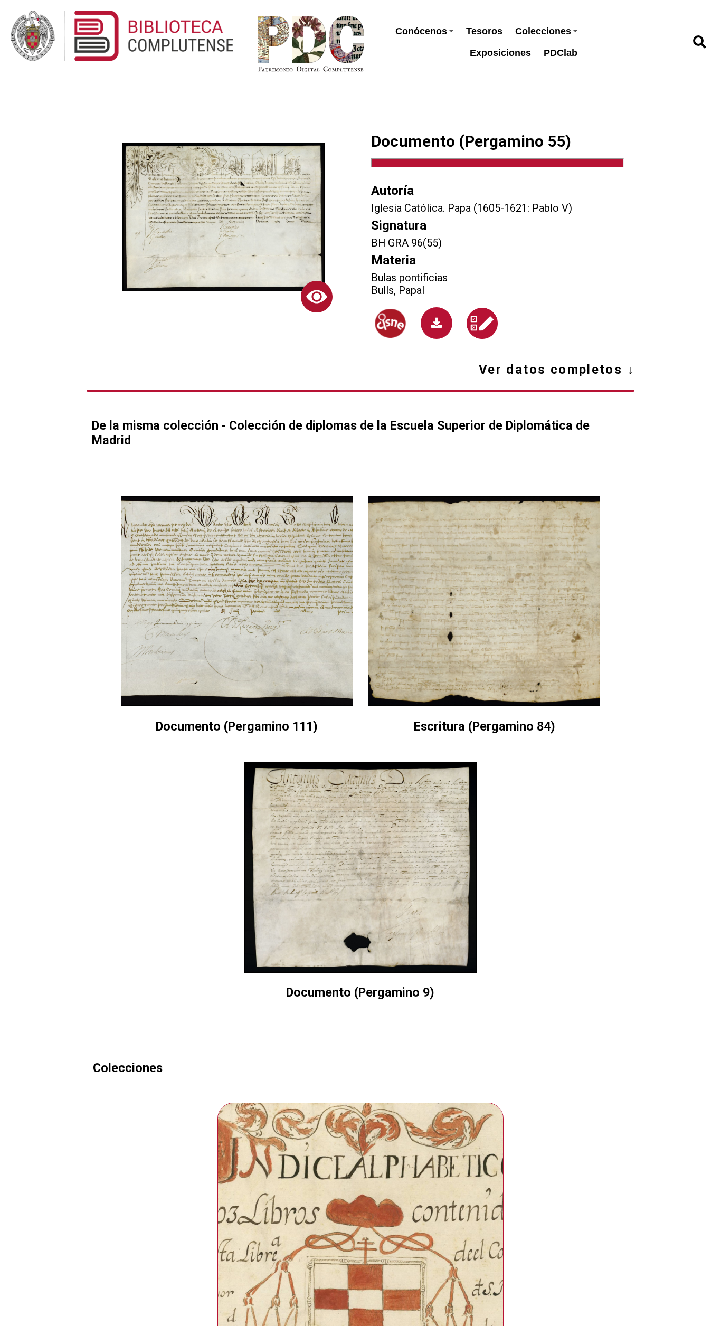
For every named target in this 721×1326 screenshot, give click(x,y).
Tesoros (484, 31)
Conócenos (421, 31)
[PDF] (436, 323)
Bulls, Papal (397, 290)
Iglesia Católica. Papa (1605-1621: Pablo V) (471, 208)
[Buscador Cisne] (390, 323)
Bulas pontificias (409, 277)
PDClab (560, 53)
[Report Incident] (482, 323)
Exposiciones (500, 53)
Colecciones (543, 31)
